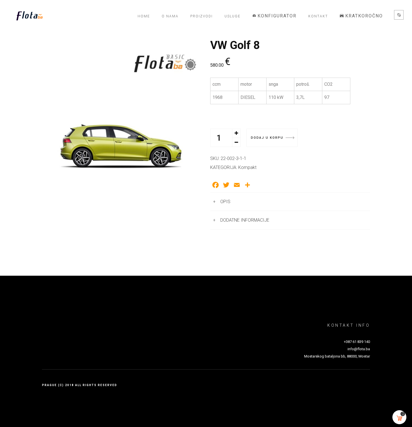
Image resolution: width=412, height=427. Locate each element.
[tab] (290, 201)
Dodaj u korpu (267, 138)
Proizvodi (201, 16)
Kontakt (318, 16)
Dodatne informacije (244, 220)
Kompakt (247, 167)
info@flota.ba (359, 349)
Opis (225, 201)
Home (144, 16)
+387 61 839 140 (357, 342)
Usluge (232, 16)
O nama (170, 16)
